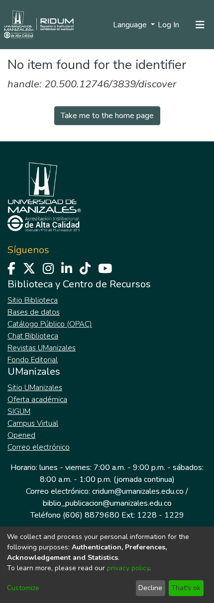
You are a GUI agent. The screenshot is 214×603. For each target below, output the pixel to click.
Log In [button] (169, 24)
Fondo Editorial (32, 360)
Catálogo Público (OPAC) (49, 324)
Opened (21, 435)
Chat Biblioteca (32, 336)
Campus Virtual (32, 423)
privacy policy (128, 568)
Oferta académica (37, 399)
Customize (23, 588)
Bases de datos (33, 312)
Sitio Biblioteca (32, 300)
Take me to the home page (107, 115)
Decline (150, 588)
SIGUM (18, 411)
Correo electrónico (38, 447)
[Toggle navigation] (200, 25)
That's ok (186, 588)
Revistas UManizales (41, 348)
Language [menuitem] (131, 24)
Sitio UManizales (34, 388)
